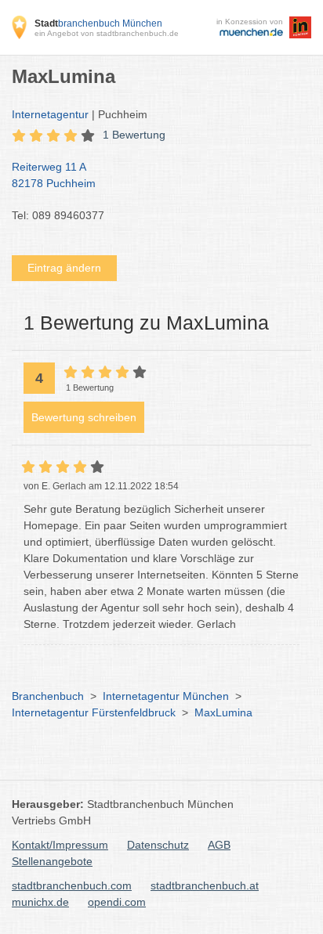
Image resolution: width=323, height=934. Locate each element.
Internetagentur (50, 114)
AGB (219, 844)
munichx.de (40, 902)
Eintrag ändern (64, 267)
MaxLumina (223, 712)
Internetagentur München (166, 696)
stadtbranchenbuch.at (205, 885)
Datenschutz (158, 844)
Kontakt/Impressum (60, 844)
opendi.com (117, 902)
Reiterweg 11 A (54, 174)
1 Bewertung (134, 134)
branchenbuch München (98, 23)
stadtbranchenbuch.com (72, 885)
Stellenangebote (52, 861)
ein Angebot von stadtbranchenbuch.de (106, 33)
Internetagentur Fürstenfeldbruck (94, 712)
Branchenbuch (48, 696)
